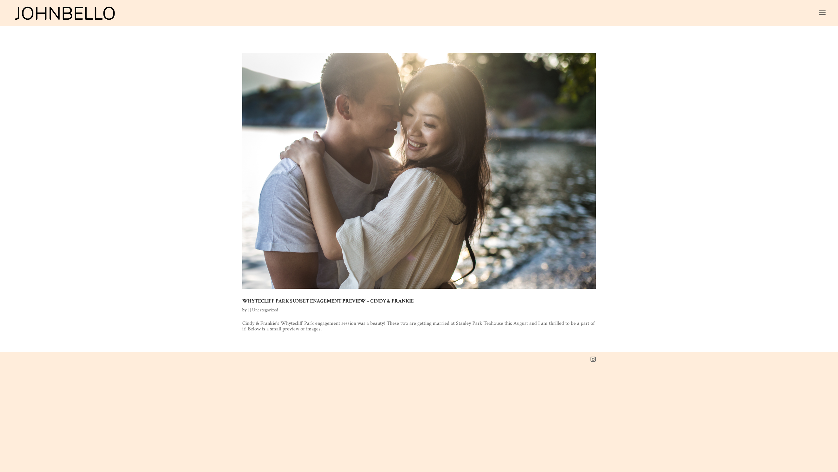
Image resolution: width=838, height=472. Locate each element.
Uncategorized (265, 310)
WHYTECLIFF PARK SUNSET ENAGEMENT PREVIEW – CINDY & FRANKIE (328, 301)
